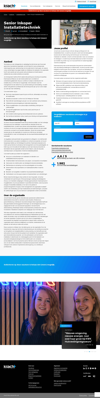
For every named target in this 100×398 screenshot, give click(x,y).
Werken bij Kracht (81, 1)
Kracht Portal (93, 1)
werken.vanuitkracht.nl (60, 383)
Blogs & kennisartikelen (69, 6)
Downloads (57, 376)
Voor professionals (35, 6)
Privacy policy (83, 395)
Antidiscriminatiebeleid (60, 370)
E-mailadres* (57, 127)
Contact (30, 378)
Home (5, 14)
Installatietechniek (20, 14)
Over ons (57, 6)
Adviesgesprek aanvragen (86, 6)
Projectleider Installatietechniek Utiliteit (62, 152)
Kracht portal (57, 385)
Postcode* (57, 120)
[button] (84, 351)
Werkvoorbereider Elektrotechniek (61, 150)
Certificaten (57, 372)
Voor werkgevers (47, 6)
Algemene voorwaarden (60, 368)
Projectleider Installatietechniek (60, 148)
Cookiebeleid (92, 395)
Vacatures (24, 6)
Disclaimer (57, 374)
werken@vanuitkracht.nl (35, 387)
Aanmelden (88, 137)
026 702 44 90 (32, 385)
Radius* (77, 120)
